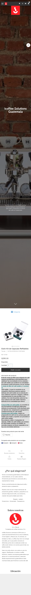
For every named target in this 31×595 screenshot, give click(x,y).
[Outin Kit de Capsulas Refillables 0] (15, 331)
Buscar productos (9, 453)
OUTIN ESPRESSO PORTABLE (16, 351)
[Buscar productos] (28, 45)
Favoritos (21, 453)
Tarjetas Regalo (21, 459)
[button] (7, 434)
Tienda (3, 351)
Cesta (9, 459)
